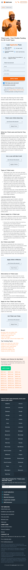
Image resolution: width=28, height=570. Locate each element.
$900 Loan (17, 376)
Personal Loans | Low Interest (7, 514)
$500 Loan (10, 374)
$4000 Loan (11, 381)
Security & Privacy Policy (6, 526)
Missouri (7, 439)
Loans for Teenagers (5, 337)
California (7, 407)
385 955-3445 (7, 539)
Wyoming (7, 474)
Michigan (20, 431)
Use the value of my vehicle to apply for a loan (15, 58)
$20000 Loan (4, 387)
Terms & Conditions (5, 529)
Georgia (7, 415)
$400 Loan (3, 374)
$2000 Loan (18, 378)
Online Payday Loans (5, 509)
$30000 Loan (18, 387)
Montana (20, 439)
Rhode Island (20, 458)
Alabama (7, 403)
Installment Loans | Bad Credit (7, 511)
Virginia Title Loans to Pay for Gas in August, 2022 (12, 338)
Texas (7, 466)
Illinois (7, 419)
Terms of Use (20, 90)
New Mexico (20, 446)
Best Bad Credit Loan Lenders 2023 (9, 332)
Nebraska (7, 442)
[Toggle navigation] (2, 2)
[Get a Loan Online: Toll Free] (18, 2)
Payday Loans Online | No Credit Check (9, 343)
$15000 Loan (18, 385)
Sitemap (3, 532)
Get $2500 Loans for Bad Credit (8, 334)
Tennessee (20, 462)
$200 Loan (10, 372)
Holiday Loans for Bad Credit (7, 335)
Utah (20, 466)
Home (3, 7)
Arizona (20, 403)
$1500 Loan (10, 378)
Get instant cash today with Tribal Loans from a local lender (13, 483)
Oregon (20, 454)
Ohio (20, 450)
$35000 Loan (4, 389)
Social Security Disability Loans (8, 349)
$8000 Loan (18, 383)
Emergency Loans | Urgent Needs (8, 346)
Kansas (20, 423)
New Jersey (7, 446)
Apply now (5, 368)
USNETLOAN (14, 565)
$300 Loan (17, 372)
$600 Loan (17, 374)
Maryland (7, 431)
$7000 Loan (11, 383)
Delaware (7, 411)
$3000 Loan (4, 381)
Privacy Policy (12, 90)
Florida (20, 411)
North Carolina (7, 450)
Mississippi (20, 435)
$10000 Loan (11, 385)
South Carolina (7, 462)
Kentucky (7, 427)
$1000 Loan (3, 378)
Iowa (7, 423)
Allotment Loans (4, 519)
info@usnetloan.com (8, 541)
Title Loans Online (5, 516)
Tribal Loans (3, 522)
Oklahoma (7, 454)
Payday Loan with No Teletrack (8, 351)
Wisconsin (20, 470)
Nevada (20, 442)
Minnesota (7, 435)
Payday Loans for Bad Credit (7, 348)
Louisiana (20, 427)
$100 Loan (3, 372)
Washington (7, 470)
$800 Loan (10, 376)
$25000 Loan (11, 387)
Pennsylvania (7, 458)
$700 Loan (3, 376)
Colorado (20, 407)
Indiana (20, 419)
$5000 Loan (18, 381)
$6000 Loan (4, 383)
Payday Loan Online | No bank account (9, 344)
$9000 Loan (4, 385)
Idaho (20, 415)
